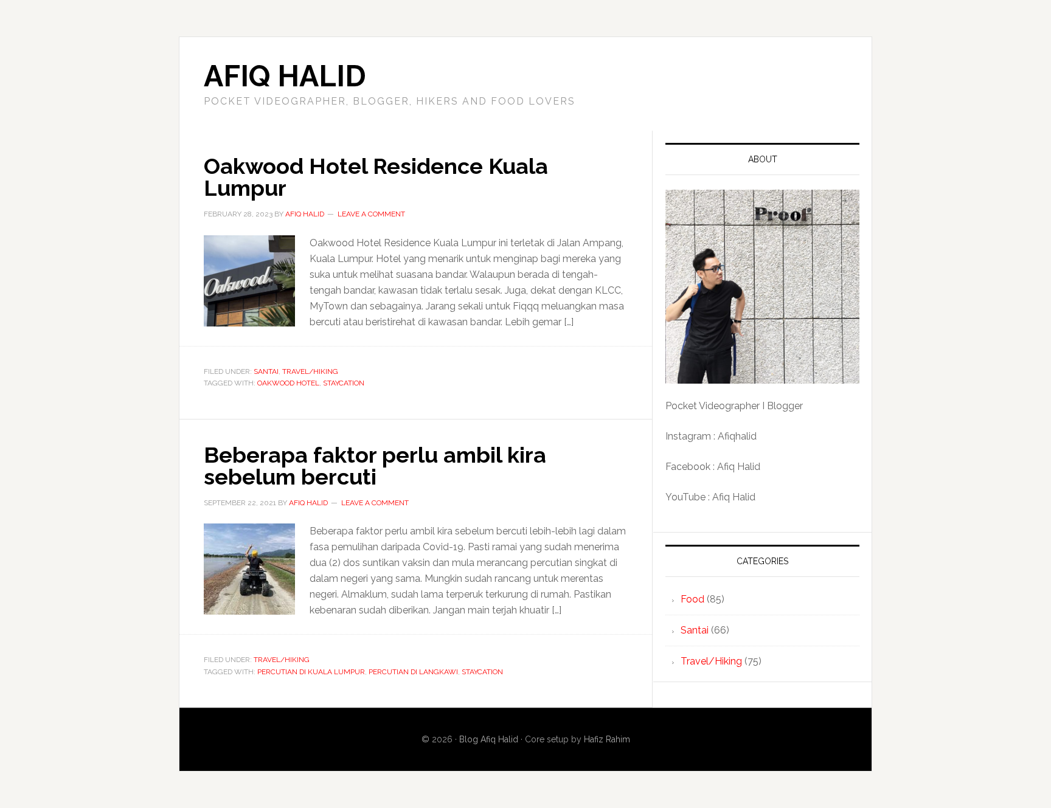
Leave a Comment (371, 214)
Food (692, 599)
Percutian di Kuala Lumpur (311, 672)
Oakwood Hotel (288, 383)
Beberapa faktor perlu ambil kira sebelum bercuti (375, 465)
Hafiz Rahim (607, 739)
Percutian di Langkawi (413, 672)
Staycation (343, 383)
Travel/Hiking (310, 371)
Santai (266, 371)
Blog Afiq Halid (488, 739)
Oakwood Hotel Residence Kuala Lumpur (376, 177)
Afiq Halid (285, 76)
